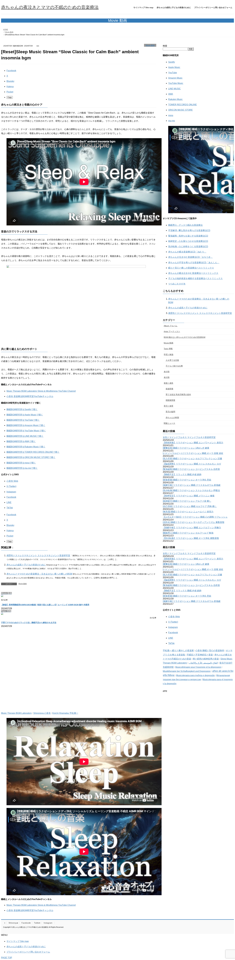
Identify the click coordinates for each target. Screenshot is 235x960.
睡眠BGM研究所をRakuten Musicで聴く (26, 447)
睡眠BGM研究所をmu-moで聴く (22, 468)
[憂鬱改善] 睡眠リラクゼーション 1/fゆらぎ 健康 (186, 448)
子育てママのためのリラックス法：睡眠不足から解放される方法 (28, 622)
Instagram (11, 492)
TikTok (10, 508)
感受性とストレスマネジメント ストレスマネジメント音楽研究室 (38, 555)
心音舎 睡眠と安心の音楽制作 (209, 650)
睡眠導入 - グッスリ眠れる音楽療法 (185, 225)
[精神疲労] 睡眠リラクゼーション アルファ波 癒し (187, 501)
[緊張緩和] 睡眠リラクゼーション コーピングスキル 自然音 (191, 469)
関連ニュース (169, 423)
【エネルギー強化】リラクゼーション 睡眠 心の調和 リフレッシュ (195, 517)
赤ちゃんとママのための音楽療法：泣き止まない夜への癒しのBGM (39, 574)
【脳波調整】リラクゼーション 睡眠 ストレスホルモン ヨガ (192, 464)
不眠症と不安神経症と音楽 (200, 655)
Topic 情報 (168, 349)
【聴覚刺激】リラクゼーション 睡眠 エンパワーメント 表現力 (193, 442)
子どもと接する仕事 (174, 366)
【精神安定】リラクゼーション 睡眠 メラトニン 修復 (188, 496)
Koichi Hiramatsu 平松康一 (65, 713)
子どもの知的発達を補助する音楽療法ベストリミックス (195, 278)
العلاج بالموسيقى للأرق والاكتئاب (203, 663)
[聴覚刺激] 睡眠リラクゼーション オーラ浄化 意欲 (187, 480)
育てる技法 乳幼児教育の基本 (178, 394)
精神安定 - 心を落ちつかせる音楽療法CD (188, 241)
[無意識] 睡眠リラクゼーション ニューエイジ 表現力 (188, 511)
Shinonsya (13, 923)
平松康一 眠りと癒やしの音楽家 (178, 650)
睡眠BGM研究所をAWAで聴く (21, 441)
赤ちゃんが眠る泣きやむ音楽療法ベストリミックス (193, 273)
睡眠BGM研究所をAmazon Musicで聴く (26, 425)
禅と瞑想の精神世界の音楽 (206, 659)
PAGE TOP (6, 957)
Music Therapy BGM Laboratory (16, 713)
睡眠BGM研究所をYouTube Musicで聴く (26, 430)
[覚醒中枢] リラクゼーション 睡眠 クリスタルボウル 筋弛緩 (191, 485)
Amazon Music (175, 78)
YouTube (172, 72)
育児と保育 (168, 406)
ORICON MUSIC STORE (180, 110)
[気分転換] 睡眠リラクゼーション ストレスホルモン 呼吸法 (191, 490)
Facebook (11, 497)
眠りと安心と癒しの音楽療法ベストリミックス (191, 268)
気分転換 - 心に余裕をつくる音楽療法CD (188, 246)
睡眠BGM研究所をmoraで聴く (21, 463)
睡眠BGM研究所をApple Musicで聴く (25, 415)
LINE (9, 502)
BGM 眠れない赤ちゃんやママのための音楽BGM (184, 337)
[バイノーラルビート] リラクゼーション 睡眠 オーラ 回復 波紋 (193, 453)
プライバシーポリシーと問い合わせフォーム (28, 952)
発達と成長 (168, 383)
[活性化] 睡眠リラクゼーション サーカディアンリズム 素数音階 (193, 522)
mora (170, 115)
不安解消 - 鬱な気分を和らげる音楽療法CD (189, 230)
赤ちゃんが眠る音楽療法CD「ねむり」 (187, 252)
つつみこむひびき (177, 284)
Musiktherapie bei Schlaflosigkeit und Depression (187, 671)
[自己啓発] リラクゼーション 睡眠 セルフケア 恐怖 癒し (190, 506)
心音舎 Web (12, 481)
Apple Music (174, 67)
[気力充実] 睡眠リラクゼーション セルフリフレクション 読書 (192, 458)
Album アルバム (170, 326)
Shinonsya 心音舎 (42, 713)
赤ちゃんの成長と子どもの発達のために (26, 565)
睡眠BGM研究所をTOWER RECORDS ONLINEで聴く (33, 452)
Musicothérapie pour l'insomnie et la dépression (198, 667)
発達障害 (169, 389)
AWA (170, 94)
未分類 (166, 372)
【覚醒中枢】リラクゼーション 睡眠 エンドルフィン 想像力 (192, 527)
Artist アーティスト (172, 331)
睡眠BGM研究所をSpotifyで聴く (22, 409)
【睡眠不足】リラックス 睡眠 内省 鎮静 (182, 474)
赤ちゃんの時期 (172, 417)
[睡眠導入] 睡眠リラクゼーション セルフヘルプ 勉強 (188, 533)
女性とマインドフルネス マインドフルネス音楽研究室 (189, 437)
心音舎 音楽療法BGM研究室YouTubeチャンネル (30, 396)
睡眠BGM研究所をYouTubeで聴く (23, 420)
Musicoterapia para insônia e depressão (195, 675)
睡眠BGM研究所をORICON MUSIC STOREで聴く (31, 457)
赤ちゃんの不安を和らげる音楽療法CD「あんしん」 (193, 262)
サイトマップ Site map (18, 941)
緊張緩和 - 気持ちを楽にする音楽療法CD (188, 236)
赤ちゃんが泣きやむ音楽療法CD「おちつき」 (190, 257)
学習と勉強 (168, 354)
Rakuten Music (175, 99)
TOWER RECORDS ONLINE (182, 104)
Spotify (171, 62)
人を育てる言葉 (172, 360)
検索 (165, 46)
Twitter (37, 923)
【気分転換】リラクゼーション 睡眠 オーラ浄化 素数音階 (191, 538)
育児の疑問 (170, 412)
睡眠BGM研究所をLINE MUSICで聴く (25, 436)
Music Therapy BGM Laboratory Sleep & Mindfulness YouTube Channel (41, 391)
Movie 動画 (150, 45)
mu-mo (171, 121)
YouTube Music (175, 83)
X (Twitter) (11, 486)
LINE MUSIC (174, 89)
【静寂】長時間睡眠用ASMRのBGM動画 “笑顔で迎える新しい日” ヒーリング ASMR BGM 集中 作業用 (45, 605)
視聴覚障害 (170, 400)
